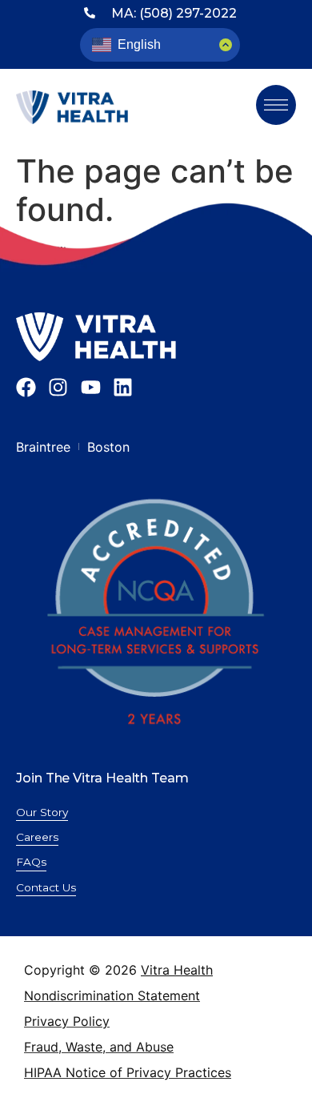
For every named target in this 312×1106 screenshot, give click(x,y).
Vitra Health (177, 970)
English (139, 44)
